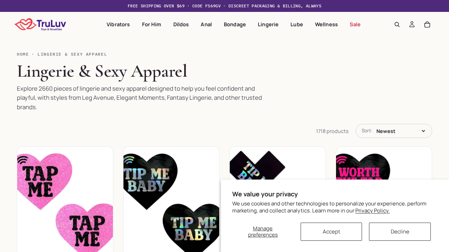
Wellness (326, 24)
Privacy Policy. (372, 210)
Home (23, 54)
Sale (355, 24)
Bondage (235, 24)
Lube (296, 24)
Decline (400, 231)
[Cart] (427, 24)
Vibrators (118, 24)
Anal (206, 24)
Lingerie (268, 24)
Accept (331, 231)
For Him (151, 24)
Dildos (181, 24)
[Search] (397, 24)
